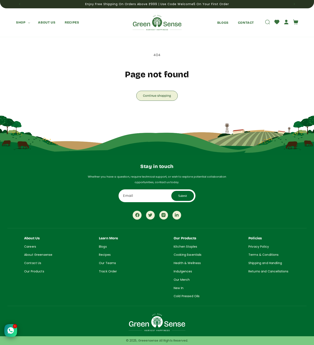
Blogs (223, 22)
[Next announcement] (294, 4)
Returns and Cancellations (268, 271)
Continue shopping (157, 96)
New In (178, 288)
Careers (30, 246)
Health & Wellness (187, 263)
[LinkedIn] (176, 216)
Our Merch (182, 280)
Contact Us (32, 263)
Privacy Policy (258, 246)
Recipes (105, 255)
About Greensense (38, 255)
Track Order (108, 271)
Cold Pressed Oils (187, 296)
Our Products (34, 271)
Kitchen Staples (185, 246)
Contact (246, 22)
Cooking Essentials (188, 255)
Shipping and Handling (265, 263)
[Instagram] (163, 216)
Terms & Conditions (263, 255)
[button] (22, 22)
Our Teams (107, 263)
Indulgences (183, 271)
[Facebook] (137, 216)
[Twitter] (150, 216)
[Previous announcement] (19, 4)
